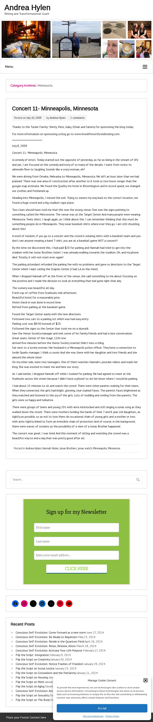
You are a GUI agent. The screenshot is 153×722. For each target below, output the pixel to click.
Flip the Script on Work (30, 682)
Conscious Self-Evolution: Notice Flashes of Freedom (49, 664)
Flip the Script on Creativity (33, 659)
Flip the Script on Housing (32, 677)
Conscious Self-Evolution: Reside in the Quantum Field (50, 641)
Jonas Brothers (68, 448)
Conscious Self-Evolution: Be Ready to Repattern (46, 637)
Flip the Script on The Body (33, 700)
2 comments (77, 118)
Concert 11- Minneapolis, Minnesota (55, 108)
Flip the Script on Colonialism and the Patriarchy (46, 673)
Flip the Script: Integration (32, 655)
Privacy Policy (112, 716)
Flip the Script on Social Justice (35, 668)
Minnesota (114, 448)
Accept (102, 708)
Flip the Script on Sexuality (32, 695)
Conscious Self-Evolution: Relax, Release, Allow (46, 646)
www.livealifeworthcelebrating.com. (97, 134)
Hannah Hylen (50, 448)
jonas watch (85, 448)
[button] (145, 680)
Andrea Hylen (57, 118)
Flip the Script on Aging (30, 686)
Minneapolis (100, 448)
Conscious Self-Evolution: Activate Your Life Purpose (49, 650)
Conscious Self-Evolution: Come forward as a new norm (51, 632)
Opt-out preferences (93, 716)
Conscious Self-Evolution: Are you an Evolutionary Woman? (53, 691)
